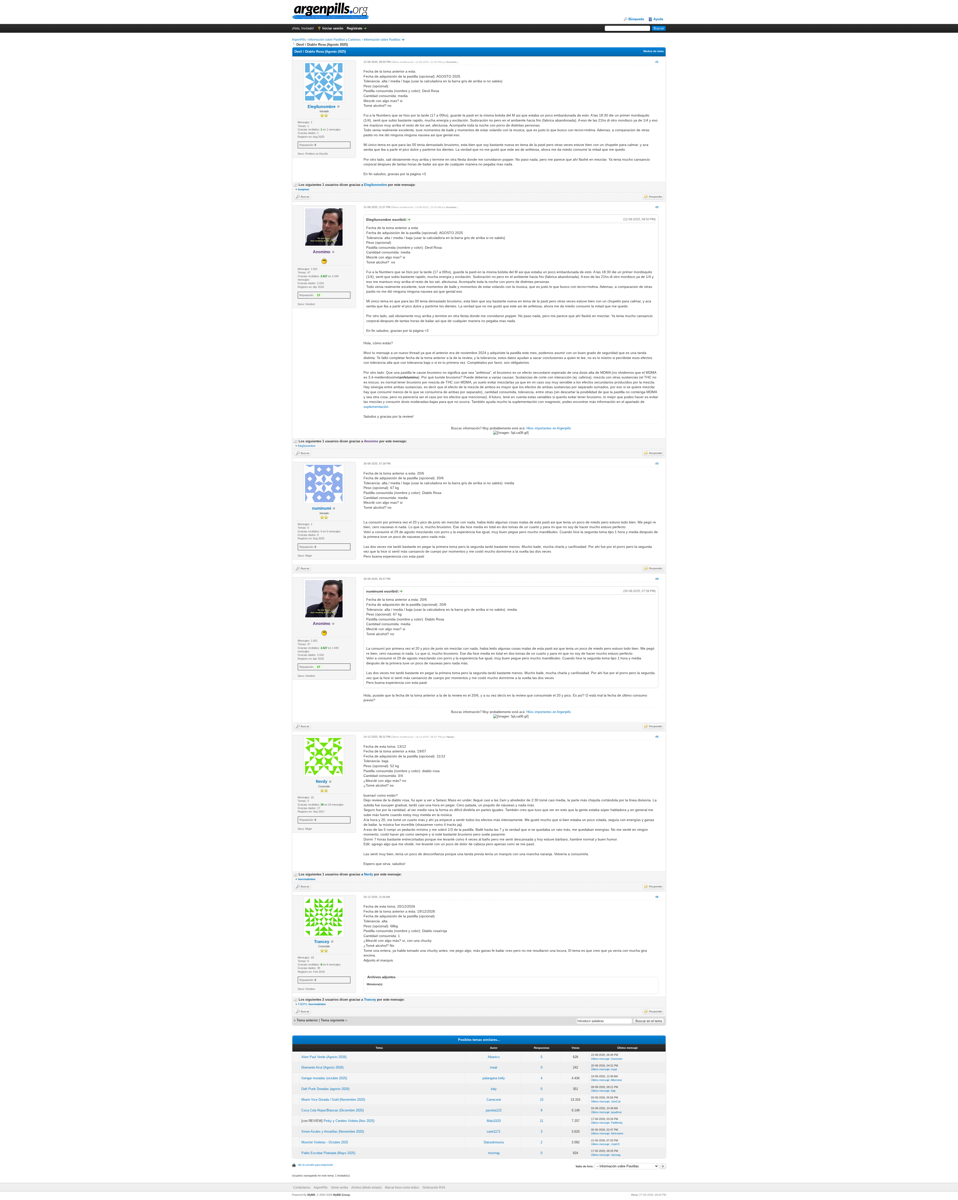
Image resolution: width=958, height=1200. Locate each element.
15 (541, 1099)
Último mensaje (600, 1058)
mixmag (493, 1153)
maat (493, 1067)
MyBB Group (341, 1194)
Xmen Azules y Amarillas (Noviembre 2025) (332, 1131)
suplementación (375, 407)
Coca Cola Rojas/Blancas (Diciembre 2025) (332, 1110)
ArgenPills (299, 39)
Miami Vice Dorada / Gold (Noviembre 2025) (333, 1099)
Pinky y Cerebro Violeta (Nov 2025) (349, 1121)
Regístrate (354, 28)
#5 (656, 736)
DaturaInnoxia (494, 1142)
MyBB (311, 1194)
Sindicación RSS (433, 1187)
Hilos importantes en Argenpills (548, 428)
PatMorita (616, 1122)
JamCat (615, 1101)
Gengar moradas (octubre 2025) (324, 1078)
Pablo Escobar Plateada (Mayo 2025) (328, 1153)
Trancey (321, 942)
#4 (656, 578)
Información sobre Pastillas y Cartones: (334, 39)
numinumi (321, 508)
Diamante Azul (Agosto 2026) (322, 1067)
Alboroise (616, 1080)
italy (494, 1089)
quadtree (616, 1112)
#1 (656, 61)
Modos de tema (653, 51)
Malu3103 (494, 1121)
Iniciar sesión (332, 28)
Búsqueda (636, 19)
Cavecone (493, 1099)
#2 (656, 207)
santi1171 (493, 1131)
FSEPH (302, 1004)
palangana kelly (493, 1078)
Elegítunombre (322, 107)
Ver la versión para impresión (315, 1164)
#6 (656, 896)
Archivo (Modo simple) (366, 1187)
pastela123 (493, 1110)
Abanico (493, 1057)
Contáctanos (301, 1187)
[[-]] (296, 185)
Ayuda (658, 19)
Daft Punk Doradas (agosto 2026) (325, 1089)
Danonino (616, 1058)
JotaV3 (615, 1144)
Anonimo (451, 62)
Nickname (617, 1133)
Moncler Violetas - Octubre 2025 (324, 1142)
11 (541, 1121)
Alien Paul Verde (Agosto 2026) (324, 1057)
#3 (656, 463)
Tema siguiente (332, 1020)
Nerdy (321, 781)
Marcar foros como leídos (402, 1187)
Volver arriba (339, 1187)
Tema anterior (307, 1020)
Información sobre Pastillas (382, 39)
